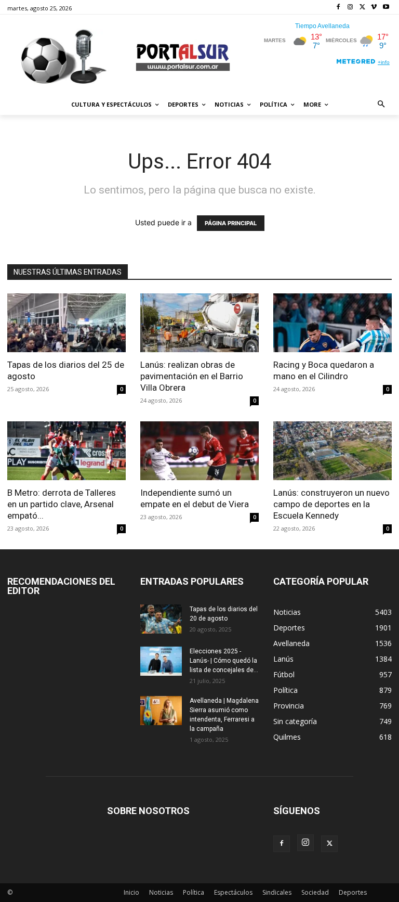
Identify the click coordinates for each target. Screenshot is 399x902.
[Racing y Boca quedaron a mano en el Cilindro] (332, 322)
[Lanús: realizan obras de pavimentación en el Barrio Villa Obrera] (199, 322)
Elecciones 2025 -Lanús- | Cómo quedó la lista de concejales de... (224, 661)
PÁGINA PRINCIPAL (231, 223)
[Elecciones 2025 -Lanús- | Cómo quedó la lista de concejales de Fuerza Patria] (161, 661)
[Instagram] (350, 8)
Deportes (353, 892)
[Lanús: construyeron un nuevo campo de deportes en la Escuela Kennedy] (332, 450)
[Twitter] (362, 8)
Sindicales (276, 892)
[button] (381, 104)
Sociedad (315, 892)
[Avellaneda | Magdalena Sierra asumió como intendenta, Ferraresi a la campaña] (161, 710)
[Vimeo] (374, 8)
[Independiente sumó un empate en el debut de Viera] (199, 450)
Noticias (161, 892)
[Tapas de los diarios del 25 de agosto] (66, 322)
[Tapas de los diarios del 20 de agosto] (161, 619)
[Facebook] (338, 8)
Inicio (131, 892)
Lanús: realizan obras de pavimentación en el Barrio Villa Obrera (191, 376)
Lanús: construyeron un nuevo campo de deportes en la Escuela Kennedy (331, 504)
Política (193, 892)
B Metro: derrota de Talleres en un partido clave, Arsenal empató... (61, 504)
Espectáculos (233, 892)
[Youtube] (386, 8)
